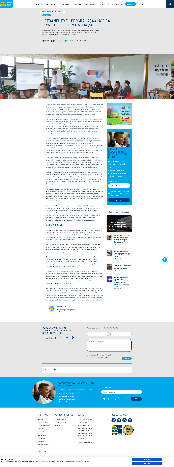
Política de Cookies (84, 425)
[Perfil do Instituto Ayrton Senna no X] (130, 420)
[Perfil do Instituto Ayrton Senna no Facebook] (124, 420)
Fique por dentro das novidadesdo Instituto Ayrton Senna (101, 356)
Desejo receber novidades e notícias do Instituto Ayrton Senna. (120, 193)
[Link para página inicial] (6, 4)
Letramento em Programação (91, 111)
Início (43, 11)
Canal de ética (82, 438)
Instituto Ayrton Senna (77, 41)
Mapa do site (42, 451)
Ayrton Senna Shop (60, 422)
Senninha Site (58, 425)
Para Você (41, 428)
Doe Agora (41, 438)
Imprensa (41, 441)
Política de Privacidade (85, 419)
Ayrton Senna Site (60, 419)
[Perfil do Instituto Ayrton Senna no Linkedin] (119, 420)
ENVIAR (118, 200)
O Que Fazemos (43, 422)
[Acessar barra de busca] (170, 4)
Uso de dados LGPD (84, 422)
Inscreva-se (112, 181)
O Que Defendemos (44, 425)
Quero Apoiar (42, 435)
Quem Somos (42, 419)
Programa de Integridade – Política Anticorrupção (86, 434)
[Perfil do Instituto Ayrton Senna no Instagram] (113, 420)
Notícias (60, 11)
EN (139, 4)
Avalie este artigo (94, 328)
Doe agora (130, 4)
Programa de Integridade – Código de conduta (86, 429)
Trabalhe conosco (43, 444)
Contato (40, 448)
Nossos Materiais (51, 11)
